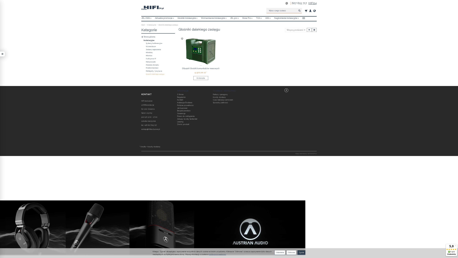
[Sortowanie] (309, 30)
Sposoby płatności (220, 103)
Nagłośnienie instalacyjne (285, 18)
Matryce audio (151, 62)
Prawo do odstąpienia (186, 116)
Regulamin (181, 97)
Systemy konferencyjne (154, 43)
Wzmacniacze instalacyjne (213, 18)
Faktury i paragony (220, 94)
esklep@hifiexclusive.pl (150, 129)
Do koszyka (201, 78)
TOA (258, 18)
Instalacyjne (149, 40)
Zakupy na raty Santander (187, 119)
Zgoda (301, 252)
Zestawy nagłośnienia (153, 49)
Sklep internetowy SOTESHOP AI (306, 153)
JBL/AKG (145, 18)
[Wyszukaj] (299, 10)
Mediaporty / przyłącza (154, 71)
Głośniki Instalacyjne (186, 18)
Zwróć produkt (183, 124)
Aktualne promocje (163, 18)
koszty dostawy (154, 147)
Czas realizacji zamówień (223, 100)
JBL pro (233, 18)
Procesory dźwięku (152, 65)
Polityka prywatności (185, 105)
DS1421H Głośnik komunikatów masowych (200, 68)
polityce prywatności (217, 254)
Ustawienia (280, 252)
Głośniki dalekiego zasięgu (155, 74)
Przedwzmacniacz (152, 68)
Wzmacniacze (151, 46)
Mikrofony (149, 52)
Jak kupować (182, 108)
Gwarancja (181, 113)
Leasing (180, 122)
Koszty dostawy (219, 97)
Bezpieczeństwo (183, 111)
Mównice (149, 55)
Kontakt (180, 100)
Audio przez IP (151, 59)
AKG (267, 18)
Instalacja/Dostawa (184, 103)
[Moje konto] (310, 10)
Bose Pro (246, 18)
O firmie (180, 94)
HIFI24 (312, 3)
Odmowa (291, 252)
